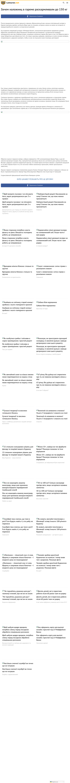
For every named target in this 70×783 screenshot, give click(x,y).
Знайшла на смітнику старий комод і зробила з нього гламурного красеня (17, 309)
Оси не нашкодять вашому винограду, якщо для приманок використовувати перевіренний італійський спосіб (17, 495)
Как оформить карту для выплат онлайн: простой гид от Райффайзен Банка (51, 637)
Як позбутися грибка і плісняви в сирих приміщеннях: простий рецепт (17, 345)
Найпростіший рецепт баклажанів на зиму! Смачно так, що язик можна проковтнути (51, 204)
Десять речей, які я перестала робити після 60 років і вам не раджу (51, 598)
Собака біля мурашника (45, 305)
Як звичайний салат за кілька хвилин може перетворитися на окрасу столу (17, 381)
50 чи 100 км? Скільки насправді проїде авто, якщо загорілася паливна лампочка (51, 493)
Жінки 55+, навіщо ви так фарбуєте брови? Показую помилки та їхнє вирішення (50, 457)
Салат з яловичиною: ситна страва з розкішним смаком (50, 273)
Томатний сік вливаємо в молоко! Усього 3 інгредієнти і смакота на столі (51, 417)
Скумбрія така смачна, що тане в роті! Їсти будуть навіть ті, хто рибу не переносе (17, 529)
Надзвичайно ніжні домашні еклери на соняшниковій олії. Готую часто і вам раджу (52, 240)
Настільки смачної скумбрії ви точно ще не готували (17, 670)
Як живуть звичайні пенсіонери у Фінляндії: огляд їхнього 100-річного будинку (51, 529)
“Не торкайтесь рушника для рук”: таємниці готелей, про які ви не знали (17, 598)
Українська (55, 782)
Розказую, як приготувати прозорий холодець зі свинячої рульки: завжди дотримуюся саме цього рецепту (51, 348)
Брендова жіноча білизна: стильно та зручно (17, 273)
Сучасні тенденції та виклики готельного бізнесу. (14, 417)
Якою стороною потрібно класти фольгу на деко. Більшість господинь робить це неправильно (17, 240)
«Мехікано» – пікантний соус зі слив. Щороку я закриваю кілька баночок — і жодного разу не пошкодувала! (18, 565)
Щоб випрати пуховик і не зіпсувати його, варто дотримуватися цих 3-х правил (16, 204)
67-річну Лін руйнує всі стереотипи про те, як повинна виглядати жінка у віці (51, 384)
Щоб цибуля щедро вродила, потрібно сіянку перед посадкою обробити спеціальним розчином (17, 637)
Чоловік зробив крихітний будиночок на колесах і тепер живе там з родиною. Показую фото (51, 565)
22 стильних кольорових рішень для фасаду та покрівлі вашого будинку (17, 453)
